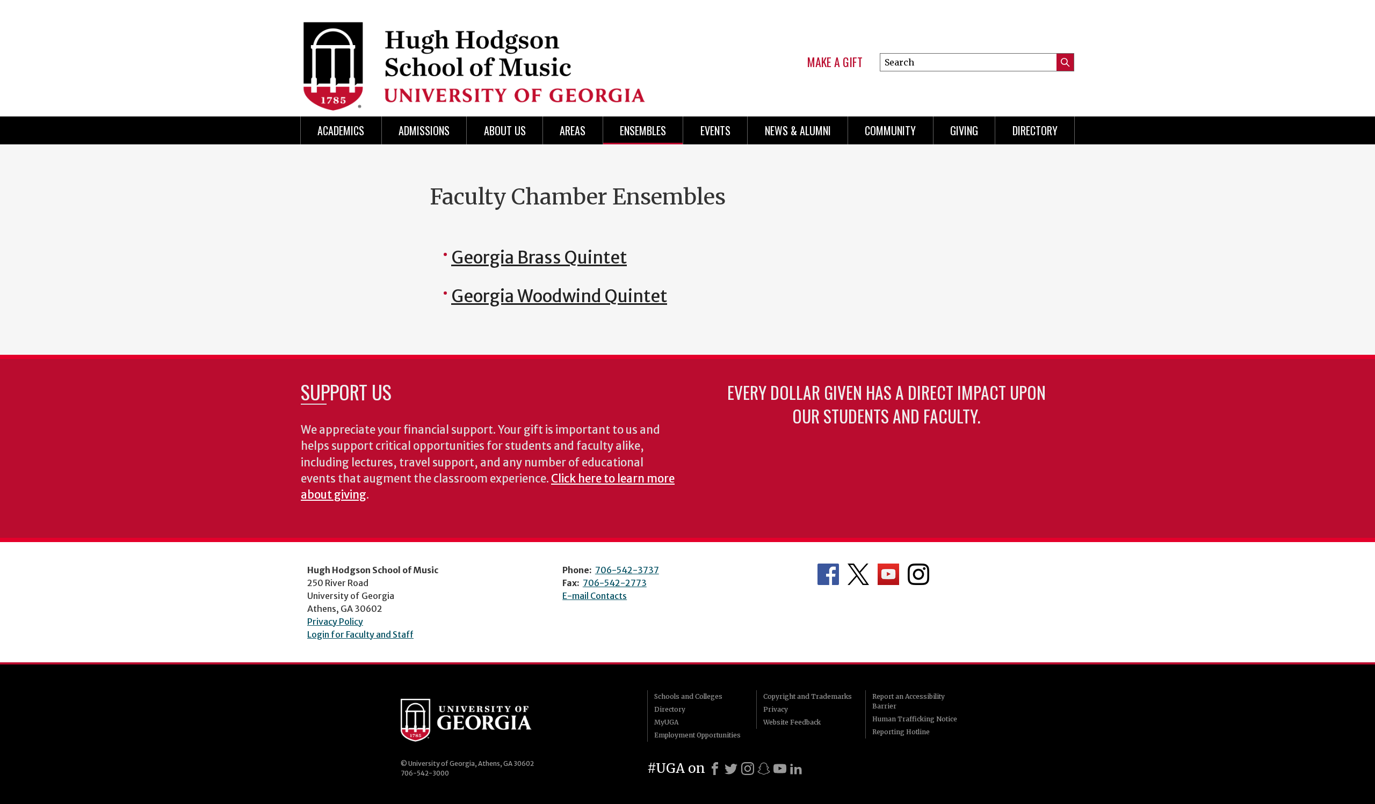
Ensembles (643, 130)
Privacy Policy (335, 621)
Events (715, 130)
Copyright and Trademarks (807, 696)
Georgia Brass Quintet (539, 257)
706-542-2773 (615, 583)
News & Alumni (798, 130)
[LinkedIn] (796, 768)
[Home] (484, 53)
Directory (1035, 130)
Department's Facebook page (828, 574)
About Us (505, 130)
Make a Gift (835, 62)
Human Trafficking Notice (914, 719)
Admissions (424, 130)
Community (890, 130)
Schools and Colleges (688, 696)
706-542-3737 (627, 570)
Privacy (775, 709)
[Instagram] (747, 768)
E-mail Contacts (594, 595)
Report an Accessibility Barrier (908, 701)
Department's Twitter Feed (858, 574)
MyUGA (666, 722)
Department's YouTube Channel (888, 574)
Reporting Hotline (901, 732)
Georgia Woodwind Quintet (559, 296)
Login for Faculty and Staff (360, 634)
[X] (731, 768)
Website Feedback (792, 722)
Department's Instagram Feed (918, 574)
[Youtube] (779, 768)
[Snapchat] (763, 768)
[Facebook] (714, 768)
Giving (964, 130)
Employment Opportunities (697, 735)
